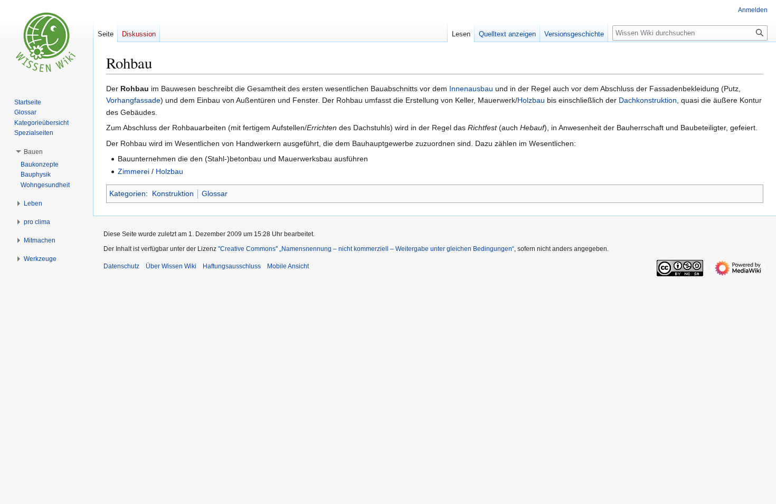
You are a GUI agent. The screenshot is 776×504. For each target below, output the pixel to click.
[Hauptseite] (46, 42)
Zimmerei (133, 171)
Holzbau (531, 100)
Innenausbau (471, 88)
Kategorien (127, 193)
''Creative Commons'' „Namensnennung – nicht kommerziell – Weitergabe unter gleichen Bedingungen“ (366, 249)
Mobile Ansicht (288, 266)
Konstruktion (173, 193)
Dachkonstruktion (648, 100)
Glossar (215, 193)
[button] (33, 152)
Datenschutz (121, 266)
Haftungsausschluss (232, 266)
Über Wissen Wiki (171, 266)
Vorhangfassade (133, 100)
